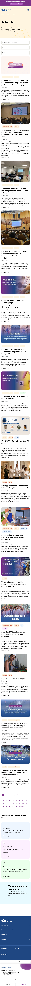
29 (13, 803)
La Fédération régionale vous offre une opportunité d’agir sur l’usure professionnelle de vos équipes (15, 83)
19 (6, 800)
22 (16, 800)
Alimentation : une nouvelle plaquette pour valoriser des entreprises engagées (12, 537)
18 (3, 800)
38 (16, 806)
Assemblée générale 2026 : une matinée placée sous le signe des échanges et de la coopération (14, 191)
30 (16, 803)
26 (3, 803)
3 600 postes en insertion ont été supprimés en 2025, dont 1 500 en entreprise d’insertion (14, 772)
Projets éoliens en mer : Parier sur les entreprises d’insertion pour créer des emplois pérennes (14, 726)
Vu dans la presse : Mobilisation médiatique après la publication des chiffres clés (14, 584)
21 (13, 800)
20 (9, 800)
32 (23, 803)
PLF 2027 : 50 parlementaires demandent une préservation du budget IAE (14, 352)
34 (3, 806)
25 (26, 800)
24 (23, 800)
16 (22, 797)
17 (25, 797)
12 (9, 797)
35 (6, 806)
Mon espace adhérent (16, 3)
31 (19, 803)
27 (6, 803)
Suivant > (21, 806)
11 (6, 797)
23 (19, 800)
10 (3, 797)
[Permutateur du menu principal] (28, 10)
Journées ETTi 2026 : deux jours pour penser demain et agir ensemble (14, 634)
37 (12, 806)
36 (9, 806)
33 (26, 803)
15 (19, 797)
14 (16, 797)
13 (12, 797)
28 (9, 803)
